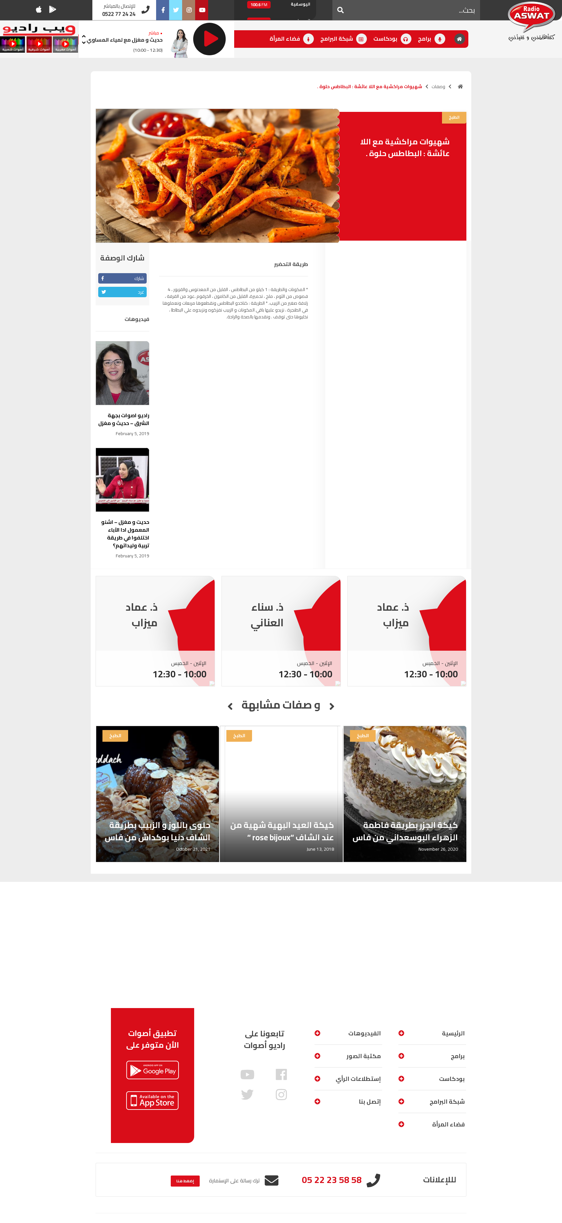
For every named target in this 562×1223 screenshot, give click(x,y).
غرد (141, 292)
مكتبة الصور (364, 1056)
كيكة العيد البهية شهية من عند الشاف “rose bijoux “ (282, 831)
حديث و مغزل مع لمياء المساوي (125, 39)
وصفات (438, 86)
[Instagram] (188, 10)
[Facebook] (162, 10)
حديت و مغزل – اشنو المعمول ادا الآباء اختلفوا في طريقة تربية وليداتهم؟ (125, 533)
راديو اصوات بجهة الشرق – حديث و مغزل (123, 419)
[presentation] (83, 35)
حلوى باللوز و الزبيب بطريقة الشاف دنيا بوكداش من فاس (157, 831)
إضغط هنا (185, 1181)
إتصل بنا (370, 1101)
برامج (425, 38)
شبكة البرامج (337, 38)
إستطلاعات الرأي (358, 1078)
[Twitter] (175, 10)
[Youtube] (201, 10)
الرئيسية (453, 1033)
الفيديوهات (364, 1033)
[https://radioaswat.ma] (460, 86)
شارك (139, 278)
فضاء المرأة (285, 38)
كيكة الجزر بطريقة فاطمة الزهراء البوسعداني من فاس (405, 831)
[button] (340, 10)
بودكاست (386, 38)
